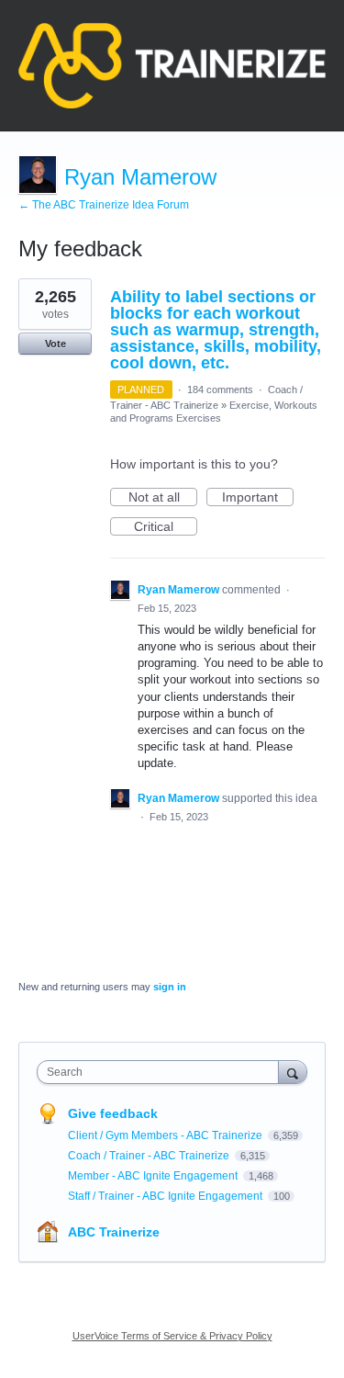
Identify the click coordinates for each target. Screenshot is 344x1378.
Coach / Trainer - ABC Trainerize (150, 1155)
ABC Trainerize (114, 1232)
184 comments (220, 389)
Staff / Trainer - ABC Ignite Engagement (166, 1196)
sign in (169, 986)
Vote (55, 343)
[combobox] (162, 1072)
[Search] (292, 1071)
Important (258, 498)
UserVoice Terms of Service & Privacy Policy (172, 1335)
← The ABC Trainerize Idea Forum (103, 204)
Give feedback (113, 1113)
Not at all (162, 498)
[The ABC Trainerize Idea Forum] (172, 65)
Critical (165, 527)
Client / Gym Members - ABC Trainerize (166, 1135)
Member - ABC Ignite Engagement (154, 1175)
